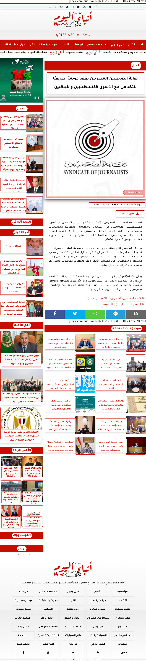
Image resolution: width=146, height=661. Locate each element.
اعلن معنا (48, 644)
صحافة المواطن (48, 627)
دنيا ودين (98, 627)
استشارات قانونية (48, 635)
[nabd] (73, 7)
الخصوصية (23, 644)
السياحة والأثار (98, 635)
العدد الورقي (21, 222)
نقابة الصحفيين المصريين (126, 298)
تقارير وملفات (122, 609)
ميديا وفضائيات (23, 600)
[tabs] (50, 7)
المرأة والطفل (72, 618)
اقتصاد (65, 44)
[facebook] (96, 7)
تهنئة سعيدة (94, 52)
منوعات (122, 644)
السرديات (23, 627)
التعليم (48, 609)
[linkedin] (79, 7)
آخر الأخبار (21, 232)
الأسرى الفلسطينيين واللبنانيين (122, 304)
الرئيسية (122, 592)
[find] (61, 7)
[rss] (67, 7)
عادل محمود (127, 214)
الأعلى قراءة (22, 450)
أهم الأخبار (22, 325)
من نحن (73, 644)
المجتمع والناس (122, 635)
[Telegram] (115, 314)
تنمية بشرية (23, 609)
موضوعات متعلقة (126, 328)
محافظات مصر (97, 44)
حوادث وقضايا (48, 44)
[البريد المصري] (21, 80)
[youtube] (84, 7)
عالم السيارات (73, 635)
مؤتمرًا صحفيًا (95, 298)
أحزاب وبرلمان (123, 618)
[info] (56, 7)
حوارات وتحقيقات (14, 44)
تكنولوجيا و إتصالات (98, 618)
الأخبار (132, 44)
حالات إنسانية (73, 627)
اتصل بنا (122, 653)
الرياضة (79, 44)
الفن (32, 44)
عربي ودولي (117, 44)
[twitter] (90, 7)
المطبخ (122, 627)
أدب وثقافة (73, 609)
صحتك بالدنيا (22, 618)
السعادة (23, 635)
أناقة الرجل (47, 618)
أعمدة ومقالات (97, 609)
